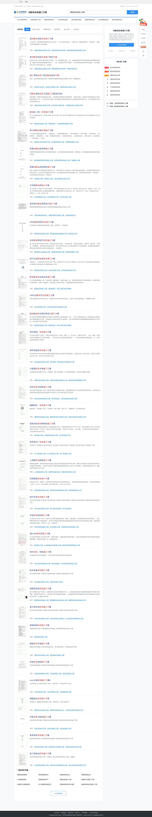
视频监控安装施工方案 (41, 710)
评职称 (143, 38)
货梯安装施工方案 (54, 472)
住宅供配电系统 (103, 19)
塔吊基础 (53, 362)
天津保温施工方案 (53, 197)
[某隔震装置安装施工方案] (22, 594)
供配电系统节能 (115, 75)
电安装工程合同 (39, 87)
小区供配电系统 (63, 19)
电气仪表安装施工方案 (41, 508)
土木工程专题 (27, 6)
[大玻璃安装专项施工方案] (22, 374)
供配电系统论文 (65, 775)
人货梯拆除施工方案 (40, 472)
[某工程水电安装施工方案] (22, 612)
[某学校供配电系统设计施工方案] (22, 209)
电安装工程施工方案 (52, 87)
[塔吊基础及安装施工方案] (22, 356)
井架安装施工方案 (40, 728)
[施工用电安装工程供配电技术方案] (22, 81)
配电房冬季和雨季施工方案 (71, 545)
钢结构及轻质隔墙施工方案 (58, 490)
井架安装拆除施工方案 (41, 673)
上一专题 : (110, 103)
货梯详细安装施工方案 (68, 472)
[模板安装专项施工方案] (22, 649)
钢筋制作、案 (40, 405)
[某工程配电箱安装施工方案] (22, 136)
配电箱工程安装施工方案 (42, 142)
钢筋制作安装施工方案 (41, 417)
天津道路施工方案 (40, 197)
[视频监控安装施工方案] (22, 704)
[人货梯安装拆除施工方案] (22, 466)
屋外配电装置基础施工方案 (58, 233)
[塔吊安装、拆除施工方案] (22, 558)
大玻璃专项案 (40, 369)
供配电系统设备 (115, 79)
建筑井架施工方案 (68, 673)
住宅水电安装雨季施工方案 (74, 618)
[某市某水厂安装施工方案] (22, 448)
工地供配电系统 (115, 87)
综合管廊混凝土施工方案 (62, 178)
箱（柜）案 (41, 112)
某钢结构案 (39, 625)
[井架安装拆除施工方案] (22, 667)
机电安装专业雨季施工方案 (58, 765)
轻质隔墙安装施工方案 (41, 490)
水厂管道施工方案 (53, 453)
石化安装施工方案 (54, 270)
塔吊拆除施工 (55, 398)
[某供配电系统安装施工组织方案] (22, 63)
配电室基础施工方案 (72, 252)
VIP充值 (143, 34)
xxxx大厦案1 (40, 680)
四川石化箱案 (42, 259)
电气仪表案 (39, 497)
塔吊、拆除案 (40, 552)
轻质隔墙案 (39, 478)
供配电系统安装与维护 (58, 50)
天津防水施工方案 (65, 197)
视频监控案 (39, 698)
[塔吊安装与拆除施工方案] (22, 393)
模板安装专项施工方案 (41, 655)
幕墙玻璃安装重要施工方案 (77, 380)
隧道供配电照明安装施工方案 (76, 50)
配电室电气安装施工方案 (42, 252)
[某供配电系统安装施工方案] (22, 44)
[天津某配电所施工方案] (22, 191)
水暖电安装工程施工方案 (68, 87)
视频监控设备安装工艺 (57, 710)
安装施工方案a (39, 435)
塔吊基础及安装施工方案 (69, 398)
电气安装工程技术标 (57, 105)
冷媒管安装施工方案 (121, 103)
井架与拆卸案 (40, 717)
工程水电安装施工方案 (41, 618)
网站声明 (70, 812)
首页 (21, 1)
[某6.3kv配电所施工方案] (22, 539)
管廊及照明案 (41, 149)
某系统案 (41, 39)
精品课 (143, 42)
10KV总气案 (42, 295)
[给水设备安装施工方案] (22, 576)
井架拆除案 (39, 662)
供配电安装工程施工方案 (42, 105)
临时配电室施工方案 (57, 252)
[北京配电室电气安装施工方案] (22, 246)
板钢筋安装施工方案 (121, 106)
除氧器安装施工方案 (51, 435)
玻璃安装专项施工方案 (41, 380)
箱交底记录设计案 (44, 314)
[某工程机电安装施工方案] (22, 759)
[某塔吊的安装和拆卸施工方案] (22, 429)
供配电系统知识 (90, 19)
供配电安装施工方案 (37, 6)
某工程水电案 (40, 607)
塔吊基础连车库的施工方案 (65, 362)
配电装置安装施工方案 (41, 233)
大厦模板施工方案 (65, 692)
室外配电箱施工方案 (57, 142)
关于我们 (56, 812)
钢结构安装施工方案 (40, 637)
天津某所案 (39, 185)
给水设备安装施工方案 (41, 582)
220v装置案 (42, 222)
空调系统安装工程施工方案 (74, 105)
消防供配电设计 (43, 775)
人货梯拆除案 (40, 460)
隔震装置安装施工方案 (41, 600)
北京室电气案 (42, 240)
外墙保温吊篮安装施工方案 (70, 527)
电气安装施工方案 (40, 307)
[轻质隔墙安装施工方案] (22, 484)
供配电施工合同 (36, 19)
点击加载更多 (58, 793)
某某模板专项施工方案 (57, 655)
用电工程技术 (44, 75)
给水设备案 (39, 570)
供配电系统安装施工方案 (42, 50)
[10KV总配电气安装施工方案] (22, 301)
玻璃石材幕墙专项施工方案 (58, 380)
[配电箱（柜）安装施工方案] (22, 118)
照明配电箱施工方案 (72, 142)
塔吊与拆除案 (40, 387)
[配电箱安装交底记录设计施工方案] (22, 319)
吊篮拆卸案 (39, 515)
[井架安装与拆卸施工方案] (22, 722)
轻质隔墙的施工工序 (74, 490)
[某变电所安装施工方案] (22, 741)
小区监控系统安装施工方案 (74, 710)
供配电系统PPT (43, 779)
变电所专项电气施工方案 (73, 747)
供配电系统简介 (49, 19)
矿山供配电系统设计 (44, 784)
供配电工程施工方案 (87, 779)
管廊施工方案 (75, 160)
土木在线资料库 (18, 6)
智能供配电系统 (115, 71)
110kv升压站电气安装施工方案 (57, 307)
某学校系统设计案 (43, 204)
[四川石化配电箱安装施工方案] (22, 264)
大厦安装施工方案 (40, 692)
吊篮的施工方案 (55, 527)
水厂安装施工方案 (40, 453)
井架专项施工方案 (56, 673)
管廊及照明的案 (42, 167)
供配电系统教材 (22, 775)
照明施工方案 (48, 178)
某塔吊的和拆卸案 (42, 424)
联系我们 (63, 812)
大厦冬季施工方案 (53, 692)
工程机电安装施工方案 (41, 765)
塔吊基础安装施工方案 (41, 362)
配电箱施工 (52, 123)
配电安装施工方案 (65, 779)
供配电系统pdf (86, 775)
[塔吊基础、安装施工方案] (22, 338)
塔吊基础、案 (40, 332)
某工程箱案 (41, 130)
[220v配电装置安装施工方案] (22, 228)
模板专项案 (39, 643)
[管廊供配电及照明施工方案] (22, 154)
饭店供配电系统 (117, 19)
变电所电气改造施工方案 (56, 747)
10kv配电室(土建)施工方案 (52, 545)
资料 (26, 1)
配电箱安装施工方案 (40, 123)
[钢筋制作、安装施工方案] (22, 411)
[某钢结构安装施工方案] (22, 631)
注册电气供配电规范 (23, 784)
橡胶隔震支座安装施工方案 (77, 600)
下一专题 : (110, 106)
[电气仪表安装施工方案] (22, 503)
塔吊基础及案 (40, 350)
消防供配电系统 (76, 19)
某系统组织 (43, 57)
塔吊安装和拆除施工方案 (42, 398)
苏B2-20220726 (88, 815)
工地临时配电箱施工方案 (65, 123)
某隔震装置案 (40, 588)
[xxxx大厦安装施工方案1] (22, 686)
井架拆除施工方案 (65, 728)
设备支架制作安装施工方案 (77, 417)
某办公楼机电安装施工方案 (77, 765)
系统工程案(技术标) (46, 94)
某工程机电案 (40, 753)
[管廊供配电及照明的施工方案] (22, 173)
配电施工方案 (72, 233)
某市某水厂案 (40, 442)
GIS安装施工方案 (64, 435)
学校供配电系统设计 (40, 215)
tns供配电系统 (21, 779)
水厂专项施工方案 (65, 453)
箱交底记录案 (42, 277)
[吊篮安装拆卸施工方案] (22, 521)
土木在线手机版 (93, 812)
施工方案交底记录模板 (64, 288)
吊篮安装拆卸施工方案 (41, 527)
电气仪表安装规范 (56, 508)
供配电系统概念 (115, 83)
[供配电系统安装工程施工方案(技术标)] (22, 99)
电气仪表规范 (67, 508)
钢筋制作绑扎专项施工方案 (58, 417)
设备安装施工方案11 (56, 582)
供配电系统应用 (115, 91)
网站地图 (84, 812)
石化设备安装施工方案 (68, 270)
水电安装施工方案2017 (57, 618)
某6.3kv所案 (40, 533)
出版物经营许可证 (98, 815)
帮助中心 (77, 812)
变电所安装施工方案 (40, 747)
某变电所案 (39, 735)
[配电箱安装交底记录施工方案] (22, 283)
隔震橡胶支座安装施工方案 (58, 600)
